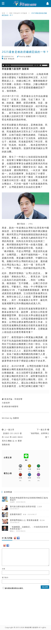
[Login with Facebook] (18, 538)
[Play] (3, 65)
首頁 (3, 13)
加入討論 (8, 538)
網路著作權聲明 (11, 406)
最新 (11, 13)
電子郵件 (5, 578)
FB (30, 223)
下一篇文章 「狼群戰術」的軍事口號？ (38, 433)
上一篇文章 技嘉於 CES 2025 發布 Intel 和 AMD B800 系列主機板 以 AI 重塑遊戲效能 (12, 437)
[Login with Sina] (15, 538)
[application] (25, 65)
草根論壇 (16, 13)
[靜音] (40, 65)
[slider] (45, 65)
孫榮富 (28, 57)
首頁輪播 (23, 13)
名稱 (3, 569)
